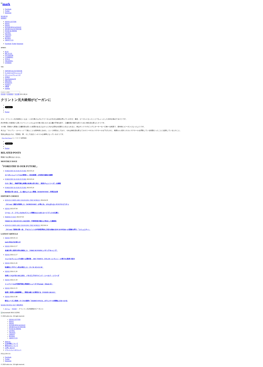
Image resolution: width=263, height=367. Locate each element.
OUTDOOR (9, 55)
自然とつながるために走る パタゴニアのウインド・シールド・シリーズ (32, 275)
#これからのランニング (13, 73)
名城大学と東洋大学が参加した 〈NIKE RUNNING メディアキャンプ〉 (31, 250)
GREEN (8, 36)
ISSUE (7, 23)
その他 (16, 94)
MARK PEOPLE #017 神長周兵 (12, 305)
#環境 (7, 86)
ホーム (7, 309)
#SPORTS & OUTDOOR (13, 71)
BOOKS (8, 38)
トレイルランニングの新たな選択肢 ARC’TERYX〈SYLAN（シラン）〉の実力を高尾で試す (40, 259)
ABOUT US (9, 40)
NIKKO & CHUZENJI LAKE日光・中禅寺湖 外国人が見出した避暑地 (30, 221)
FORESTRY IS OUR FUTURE (15, 171)
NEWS (7, 25)
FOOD (3, 94)
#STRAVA (8, 82)
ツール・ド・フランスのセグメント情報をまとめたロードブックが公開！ (32, 213)
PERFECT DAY (10, 217)
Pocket (7, 112)
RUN (7, 52)
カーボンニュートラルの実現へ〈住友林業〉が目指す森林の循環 (29, 175)
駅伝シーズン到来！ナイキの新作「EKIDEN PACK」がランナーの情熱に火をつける (36, 301)
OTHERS (8, 63)
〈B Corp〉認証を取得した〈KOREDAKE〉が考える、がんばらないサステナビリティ (37, 204)
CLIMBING (9, 57)
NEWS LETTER (10, 22)
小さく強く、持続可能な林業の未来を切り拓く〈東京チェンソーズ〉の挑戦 (33, 183)
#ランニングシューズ (13, 75)
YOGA (7, 59)
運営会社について (11, 346)
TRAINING (9, 61)
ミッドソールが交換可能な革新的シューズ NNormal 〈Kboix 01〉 (29, 284)
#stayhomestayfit (10, 79)
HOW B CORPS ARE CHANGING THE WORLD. (22, 200)
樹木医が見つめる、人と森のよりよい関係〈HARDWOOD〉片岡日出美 (31, 192)
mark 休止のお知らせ (13, 242)
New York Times (6, 138)
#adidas (7, 88)
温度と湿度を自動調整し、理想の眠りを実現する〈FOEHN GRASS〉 (30, 292)
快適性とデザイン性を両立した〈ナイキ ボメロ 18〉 (24, 267)
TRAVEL (8, 34)
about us (7, 341)
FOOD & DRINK (11, 31)
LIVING (8, 33)
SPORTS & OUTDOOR (13, 29)
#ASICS (7, 84)
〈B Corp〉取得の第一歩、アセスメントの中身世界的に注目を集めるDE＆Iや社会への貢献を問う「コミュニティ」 (47, 229)
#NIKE (7, 77)
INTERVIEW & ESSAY (13, 27)
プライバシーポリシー (13, 350)
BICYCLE (8, 53)
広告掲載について (11, 343)
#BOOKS (8, 81)
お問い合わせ (10, 348)
